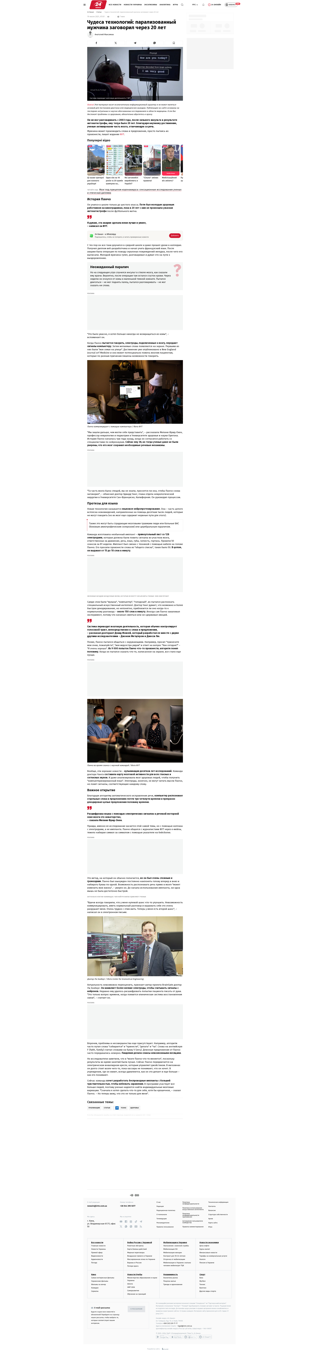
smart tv (190, 1337)
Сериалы (94, 1291)
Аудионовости (97, 1259)
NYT (122, 134)
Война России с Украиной (139, 1242)
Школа (130, 1284)
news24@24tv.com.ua (97, 1206)
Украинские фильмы (99, 1281)
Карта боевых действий (137, 1249)
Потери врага (132, 1266)
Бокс (201, 1278)
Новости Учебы (134, 1274)
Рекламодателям (163, 1223)
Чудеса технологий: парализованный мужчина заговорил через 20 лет (131, 12)
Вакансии (212, 1210)
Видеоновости (97, 1256)
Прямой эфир (96, 1253)
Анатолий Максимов (104, 35)
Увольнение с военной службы (176, 1246)
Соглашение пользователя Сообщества (192, 1222)
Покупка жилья (169, 1281)
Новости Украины (133, 5)
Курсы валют (204, 1249)
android (162, 1337)
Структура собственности (218, 1214)
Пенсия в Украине (206, 1263)
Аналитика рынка (170, 1278)
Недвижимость (170, 1274)
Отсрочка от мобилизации (174, 1259)
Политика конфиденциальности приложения (190, 1215)
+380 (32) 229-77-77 (170, 1323)
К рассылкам (136, 1309)
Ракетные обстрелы (135, 1246)
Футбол (202, 1281)
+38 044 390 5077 (127, 1206)
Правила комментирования (192, 1227)
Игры (175, 5)
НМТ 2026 (131, 1287)
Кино (93, 1274)
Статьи (99, 12)
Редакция (160, 1206)
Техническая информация (218, 1202)
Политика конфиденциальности (190, 1203)
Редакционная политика (166, 1210)
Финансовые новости (208, 1253)
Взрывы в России (134, 1263)
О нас (159, 1202)
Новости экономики (209, 1242)
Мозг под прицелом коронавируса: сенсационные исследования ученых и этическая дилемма (134, 191)
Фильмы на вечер (98, 1284)
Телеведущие (162, 1219)
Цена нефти (204, 1246)
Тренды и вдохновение (172, 1284)
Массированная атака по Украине (141, 1259)
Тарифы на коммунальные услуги (213, 1256)
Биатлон (202, 1288)
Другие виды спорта (207, 1291)
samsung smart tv (205, 1337)
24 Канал (90, 12)
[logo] (98, 4)
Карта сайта (212, 1223)
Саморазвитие (133, 1291)
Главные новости (98, 1246)
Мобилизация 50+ (170, 1249)
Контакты (212, 1206)
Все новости (115, 5)
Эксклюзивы (150, 5)
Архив (210, 1219)
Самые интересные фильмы (102, 1278)
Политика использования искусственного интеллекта (193, 1208)
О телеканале (162, 1214)
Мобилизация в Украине (175, 1242)
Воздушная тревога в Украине (139, 1256)
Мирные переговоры (136, 1253)
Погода (94, 1263)
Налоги (202, 1259)
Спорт (202, 1274)
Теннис (202, 1284)
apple (176, 1337)
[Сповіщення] (203, 4)
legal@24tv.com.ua (185, 1326)
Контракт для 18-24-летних (174, 1256)
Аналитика (165, 5)
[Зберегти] (174, 43)
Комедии (94, 1288)
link (121, 1221)
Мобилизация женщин (172, 1253)
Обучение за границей (136, 1294)
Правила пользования (165, 1227)
